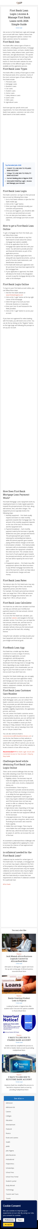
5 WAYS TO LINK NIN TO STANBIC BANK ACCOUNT (19, 1038)
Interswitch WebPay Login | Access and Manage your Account (19, 182)
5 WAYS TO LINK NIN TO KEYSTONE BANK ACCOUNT (19, 1078)
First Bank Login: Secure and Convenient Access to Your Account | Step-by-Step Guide (18, 754)
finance (19, 954)
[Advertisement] (19, 137)
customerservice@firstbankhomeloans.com (17, 736)
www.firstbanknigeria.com (14, 295)
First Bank (7, 884)
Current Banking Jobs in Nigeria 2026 (19, 178)
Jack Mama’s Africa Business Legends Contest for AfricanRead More (19, 958)
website (14, 618)
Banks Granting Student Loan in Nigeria (19, 999)
